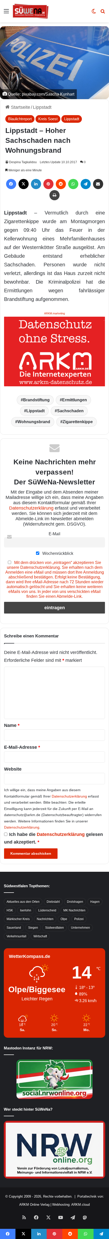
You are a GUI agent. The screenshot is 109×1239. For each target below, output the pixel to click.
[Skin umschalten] (93, 13)
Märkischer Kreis (18, 919)
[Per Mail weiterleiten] (98, 184)
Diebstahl (53, 902)
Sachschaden (70, 411)
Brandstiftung (36, 400)
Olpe (64, 919)
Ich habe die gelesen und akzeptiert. (53, 838)
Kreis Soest (48, 119)
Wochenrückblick (57, 553)
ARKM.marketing (54, 313)
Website (13, 769)
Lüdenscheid (47, 910)
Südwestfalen (54, 927)
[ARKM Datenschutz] (54, 351)
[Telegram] (86, 184)
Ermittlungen (74, 400)
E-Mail (54, 533)
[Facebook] (11, 184)
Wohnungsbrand (33, 422)
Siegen (33, 927)
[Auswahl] (6, 13)
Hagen (95, 902)
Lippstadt (42, 107)
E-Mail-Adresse (22, 747)
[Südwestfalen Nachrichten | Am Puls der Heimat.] (31, 11)
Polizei (79, 919)
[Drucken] (54, 195)
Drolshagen (75, 902)
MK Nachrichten (74, 910)
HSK (10, 910)
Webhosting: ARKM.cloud (71, 1204)
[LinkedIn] (36, 184)
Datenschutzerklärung (31, 508)
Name (12, 725)
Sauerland (14, 927)
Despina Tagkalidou (23, 162)
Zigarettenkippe (78, 422)
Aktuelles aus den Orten (23, 902)
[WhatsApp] (73, 184)
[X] (24, 184)
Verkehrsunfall (16, 936)
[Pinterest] (48, 184)
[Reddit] (61, 184)
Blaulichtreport (20, 119)
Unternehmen (80, 927)
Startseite (20, 107)
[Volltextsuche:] (102, 13)
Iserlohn (25, 910)
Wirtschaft (40, 936)
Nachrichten (45, 919)
